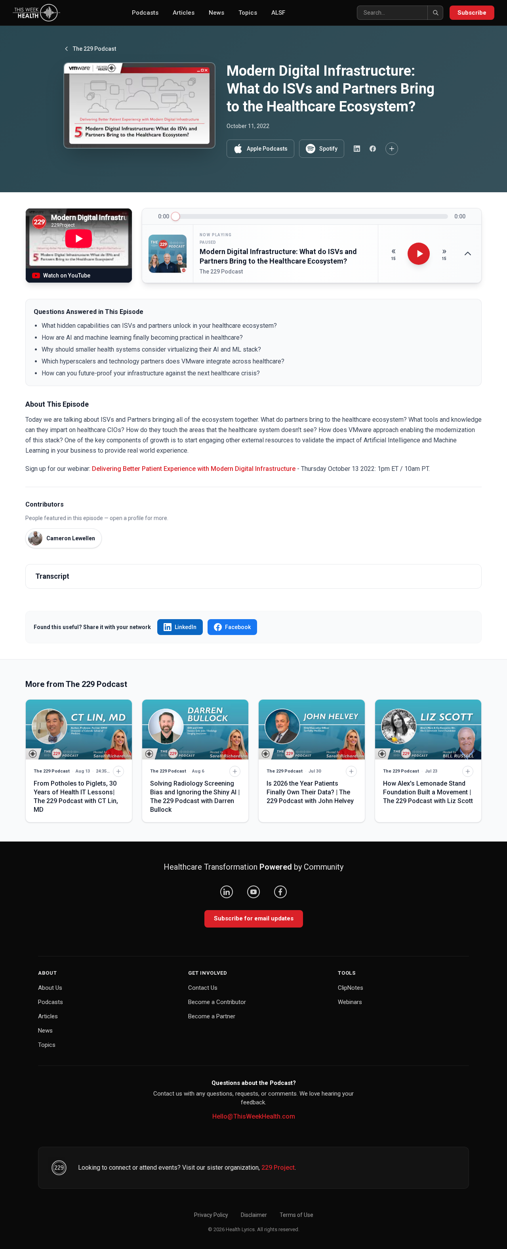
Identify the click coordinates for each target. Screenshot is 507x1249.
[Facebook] (280, 892)
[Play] (419, 254)
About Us (50, 987)
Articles (183, 12)
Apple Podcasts (267, 148)
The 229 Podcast (94, 49)
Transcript (52, 576)
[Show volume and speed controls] (468, 253)
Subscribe (471, 12)
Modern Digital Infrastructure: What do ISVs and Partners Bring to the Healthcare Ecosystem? (278, 256)
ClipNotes (350, 987)
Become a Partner (211, 1016)
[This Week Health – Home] (36, 13)
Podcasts (145, 12)
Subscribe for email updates (254, 918)
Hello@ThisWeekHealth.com (253, 1116)
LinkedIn (185, 627)
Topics (247, 12)
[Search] (435, 13)
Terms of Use (296, 1215)
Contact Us (202, 987)
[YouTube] (253, 892)
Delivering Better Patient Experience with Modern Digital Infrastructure (193, 468)
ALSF (278, 12)
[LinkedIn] (226, 892)
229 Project (278, 1167)
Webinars (350, 1002)
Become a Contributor (217, 1002)
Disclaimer (254, 1215)
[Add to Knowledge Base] (391, 148)
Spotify (328, 148)
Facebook (238, 627)
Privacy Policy (211, 1215)
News (216, 12)
